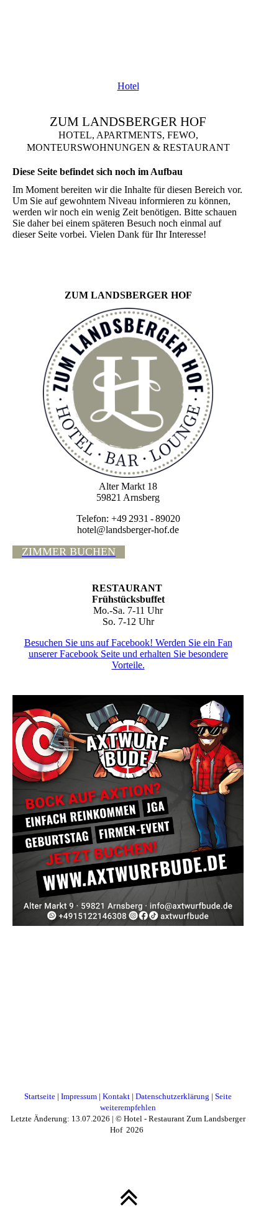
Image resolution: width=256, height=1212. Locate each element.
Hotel (128, 86)
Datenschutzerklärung (172, 1096)
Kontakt (116, 1096)
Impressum (79, 1096)
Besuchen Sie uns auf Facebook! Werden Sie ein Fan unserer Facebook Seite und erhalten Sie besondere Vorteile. (128, 653)
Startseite (39, 1096)
